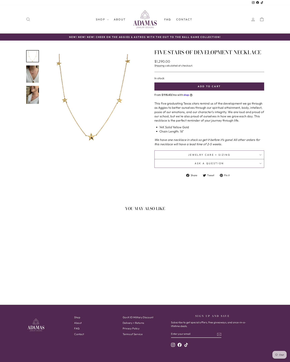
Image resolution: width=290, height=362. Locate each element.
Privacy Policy (131, 328)
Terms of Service (132, 334)
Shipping (159, 65)
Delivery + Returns (133, 322)
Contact (184, 19)
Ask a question (209, 163)
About (120, 19)
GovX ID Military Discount (138, 317)
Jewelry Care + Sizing (209, 154)
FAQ (167, 19)
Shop (101, 19)
